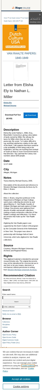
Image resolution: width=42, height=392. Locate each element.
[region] (21, 370)
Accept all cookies (21, 379)
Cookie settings (28, 366)
